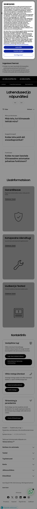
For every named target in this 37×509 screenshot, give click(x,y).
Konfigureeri (18, 55)
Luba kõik (18, 47)
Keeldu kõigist (18, 51)
